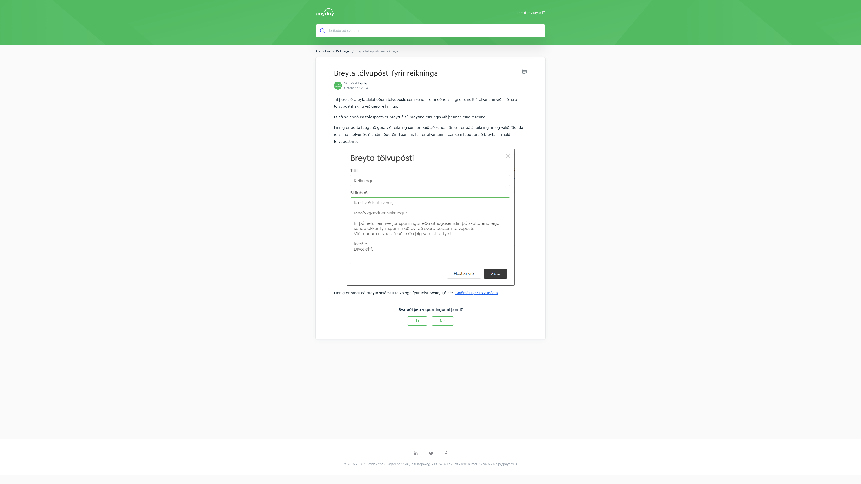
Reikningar (343, 51)
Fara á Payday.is (529, 12)
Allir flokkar (323, 51)
